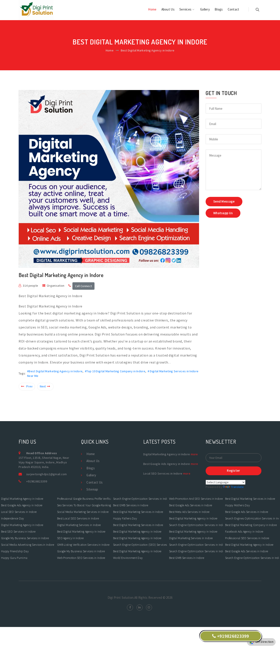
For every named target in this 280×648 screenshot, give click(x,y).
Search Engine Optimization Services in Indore (140, 499)
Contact (233, 9)
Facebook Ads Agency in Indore (244, 531)
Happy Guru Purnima (14, 558)
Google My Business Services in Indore (25, 538)
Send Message (224, 201)
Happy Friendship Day (15, 551)
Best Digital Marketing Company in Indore (251, 525)
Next (43, 386)
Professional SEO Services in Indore (247, 538)
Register (233, 470)
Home (152, 9)
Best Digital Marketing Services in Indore (138, 512)
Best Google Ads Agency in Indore (21, 505)
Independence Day (12, 518)
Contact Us (94, 482)
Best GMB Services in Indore (131, 505)
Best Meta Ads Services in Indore (189, 512)
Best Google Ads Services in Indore (191, 505)
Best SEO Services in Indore (18, 531)
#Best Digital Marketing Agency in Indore (54, 371)
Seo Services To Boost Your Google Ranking (84, 505)
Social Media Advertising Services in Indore (27, 545)
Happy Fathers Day (125, 518)
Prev (29, 386)
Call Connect (83, 286)
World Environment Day (128, 558)
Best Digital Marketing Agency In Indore (81, 531)
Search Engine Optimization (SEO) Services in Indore (140, 545)
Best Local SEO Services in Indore (78, 518)
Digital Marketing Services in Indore (79, 525)
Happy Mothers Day (237, 505)
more (194, 454)
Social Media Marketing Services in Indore (83, 512)
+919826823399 (36, 481)
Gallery (205, 9)
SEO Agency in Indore (70, 538)
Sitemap (92, 489)
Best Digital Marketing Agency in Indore (137, 531)
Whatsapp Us (223, 213)
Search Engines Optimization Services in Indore (252, 518)
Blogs (219, 9)
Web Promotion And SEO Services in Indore (196, 499)
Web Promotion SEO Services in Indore (81, 558)
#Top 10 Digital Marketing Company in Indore (115, 371)
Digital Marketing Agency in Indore (22, 499)
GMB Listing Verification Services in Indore (83, 545)
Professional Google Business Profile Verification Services (84, 499)
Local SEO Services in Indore (19, 512)
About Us (168, 9)
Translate (237, 487)
